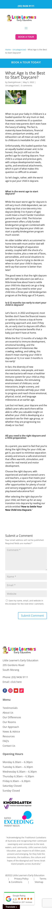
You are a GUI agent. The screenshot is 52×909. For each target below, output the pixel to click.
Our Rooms (9, 722)
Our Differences (12, 717)
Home (8, 49)
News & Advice (11, 731)
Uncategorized (19, 49)
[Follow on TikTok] (21, 690)
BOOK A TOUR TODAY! (26, 62)
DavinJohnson (14, 82)
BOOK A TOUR (26, 36)
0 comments (26, 85)
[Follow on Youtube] (16, 690)
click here (16, 681)
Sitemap (39, 882)
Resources (9, 736)
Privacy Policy (21, 878)
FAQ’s (6, 741)
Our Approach (11, 727)
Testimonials (10, 708)
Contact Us (9, 745)
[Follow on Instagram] (10, 690)
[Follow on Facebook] (5, 690)
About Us (8, 712)
